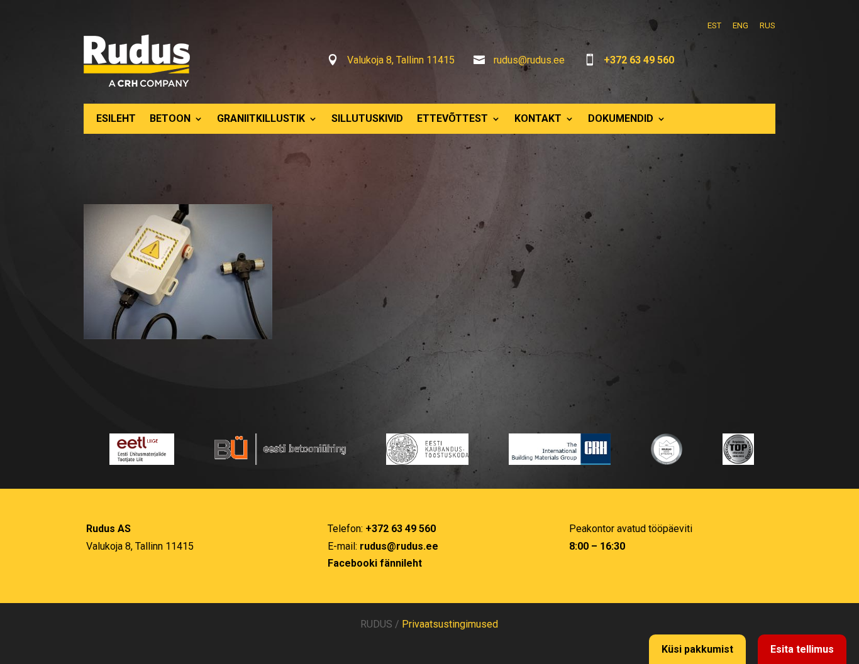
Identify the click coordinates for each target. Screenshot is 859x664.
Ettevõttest (452, 118)
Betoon (170, 118)
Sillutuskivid (367, 118)
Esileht (116, 118)
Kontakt (538, 118)
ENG (740, 25)
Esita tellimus (802, 649)
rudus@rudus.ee (529, 60)
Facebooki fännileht (375, 563)
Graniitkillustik (261, 118)
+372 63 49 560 (639, 60)
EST (714, 25)
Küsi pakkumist (697, 649)
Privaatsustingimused (450, 624)
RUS (767, 25)
